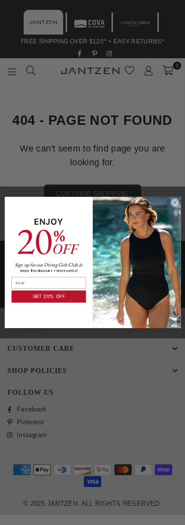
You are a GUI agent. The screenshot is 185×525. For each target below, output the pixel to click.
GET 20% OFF (48, 297)
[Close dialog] (175, 203)
